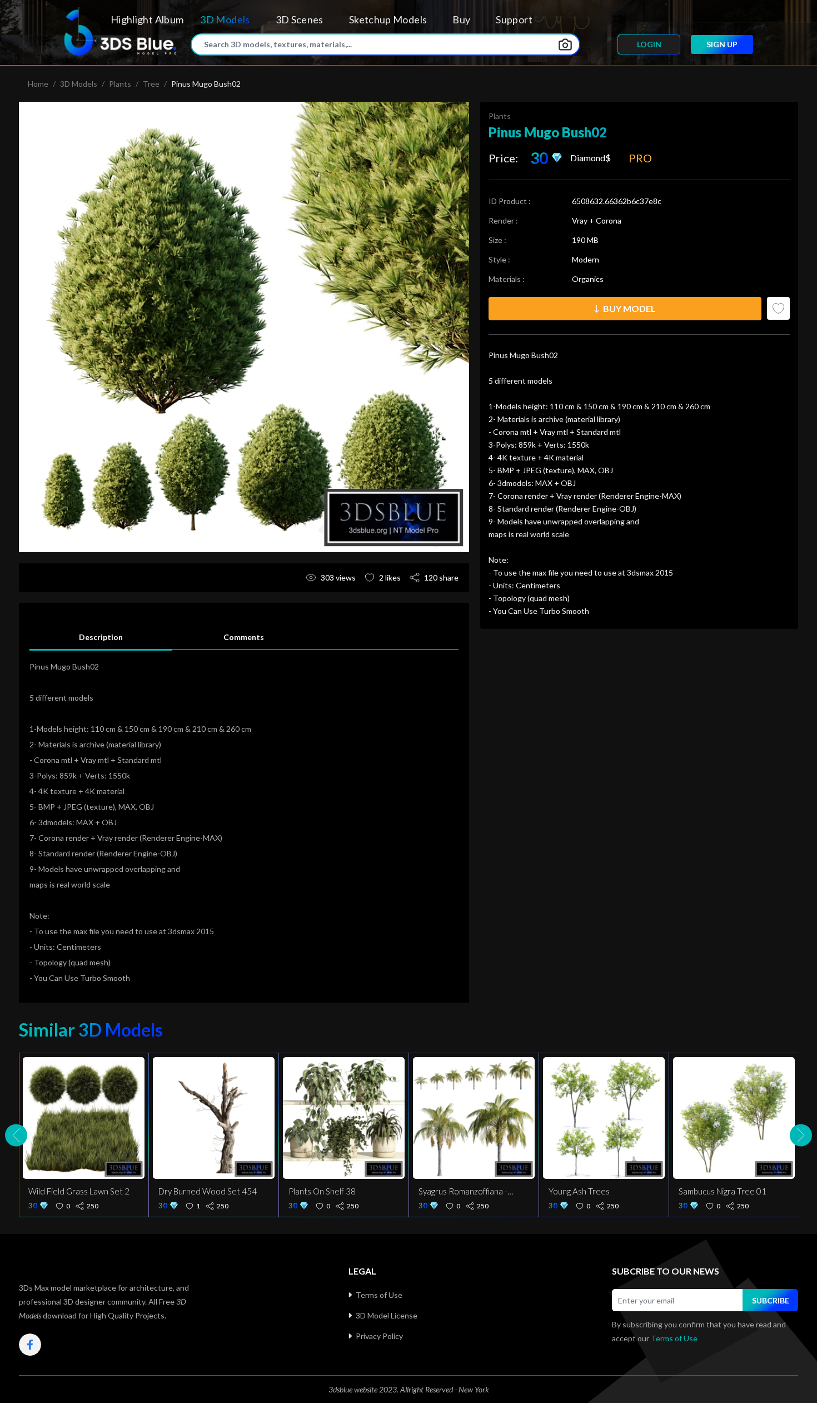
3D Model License (386, 1315)
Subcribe (770, 1300)
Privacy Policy (379, 1336)
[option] (244, 327)
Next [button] (801, 1135)
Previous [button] (16, 1135)
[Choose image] (565, 44)
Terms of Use (379, 1295)
